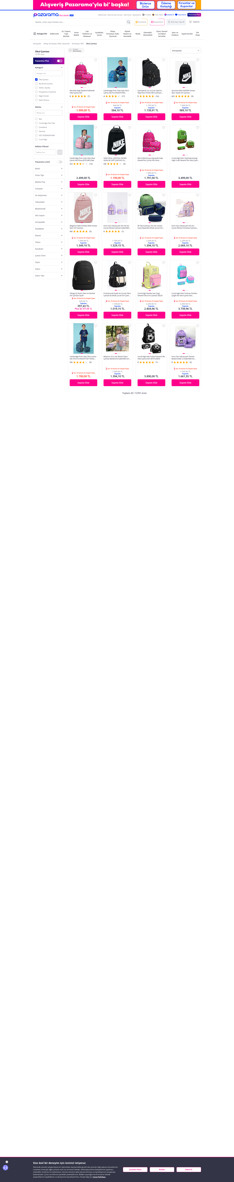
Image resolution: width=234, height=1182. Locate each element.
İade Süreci (128, 15)
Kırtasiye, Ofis (78, 43)
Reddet (162, 1169)
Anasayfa (37, 43)
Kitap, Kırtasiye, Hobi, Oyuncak (57, 43)
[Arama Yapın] (128, 22)
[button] (46, 15)
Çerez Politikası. (99, 1177)
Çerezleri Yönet (135, 1169)
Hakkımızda (102, 15)
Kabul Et (188, 1169)
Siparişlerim (137, 15)
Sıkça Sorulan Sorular (115, 15)
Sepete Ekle (83, 116)
